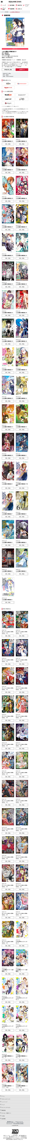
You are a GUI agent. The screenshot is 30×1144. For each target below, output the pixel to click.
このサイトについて (19, 1121)
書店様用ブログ (10, 1121)
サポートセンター (20, 1122)
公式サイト (22, 69)
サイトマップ (9, 1123)
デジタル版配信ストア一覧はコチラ (11, 106)
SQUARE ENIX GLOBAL (18, 1123)
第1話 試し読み (8, 69)
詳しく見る (8, 144)
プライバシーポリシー (10, 1122)
